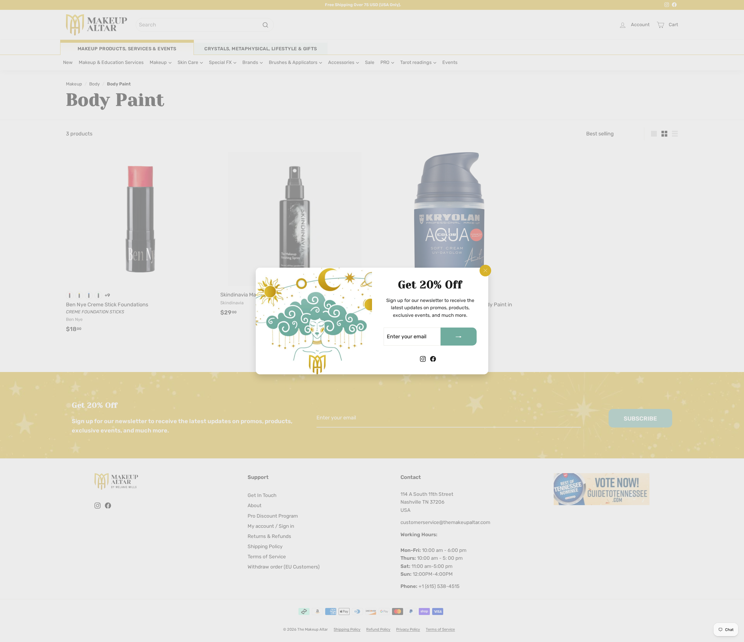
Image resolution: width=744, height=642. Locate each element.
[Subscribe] (459, 337)
